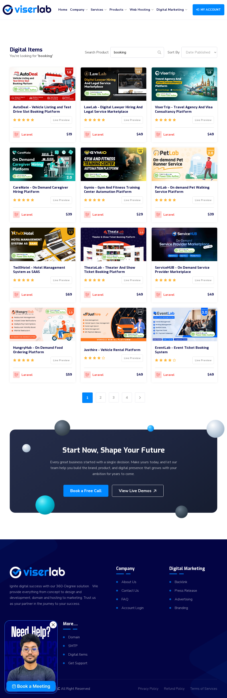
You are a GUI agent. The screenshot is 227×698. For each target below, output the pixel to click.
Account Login (132, 607)
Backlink (181, 582)
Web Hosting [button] (140, 10)
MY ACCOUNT (210, 10)
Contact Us (130, 590)
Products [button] (117, 10)
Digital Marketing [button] (171, 10)
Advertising (183, 599)
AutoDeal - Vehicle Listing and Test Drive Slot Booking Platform (42, 109)
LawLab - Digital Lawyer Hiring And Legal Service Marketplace (113, 109)
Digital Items (78, 654)
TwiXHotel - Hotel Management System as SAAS (39, 269)
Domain (74, 637)
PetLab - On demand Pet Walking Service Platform (182, 189)
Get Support (77, 663)
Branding (181, 607)
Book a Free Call (86, 490)
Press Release (186, 590)
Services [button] (97, 10)
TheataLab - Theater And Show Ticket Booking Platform (109, 269)
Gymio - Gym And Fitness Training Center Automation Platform (112, 189)
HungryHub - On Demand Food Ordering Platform (38, 349)
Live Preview (61, 120)
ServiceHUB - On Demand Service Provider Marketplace (182, 269)
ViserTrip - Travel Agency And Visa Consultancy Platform (184, 109)
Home (62, 10)
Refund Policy (174, 688)
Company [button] (77, 10)
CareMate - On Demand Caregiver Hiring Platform (40, 189)
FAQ (124, 599)
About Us (128, 582)
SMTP (73, 645)
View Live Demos (135, 490)
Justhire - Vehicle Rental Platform (112, 350)
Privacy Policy (148, 688)
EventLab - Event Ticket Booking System (182, 349)
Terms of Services (203, 688)
